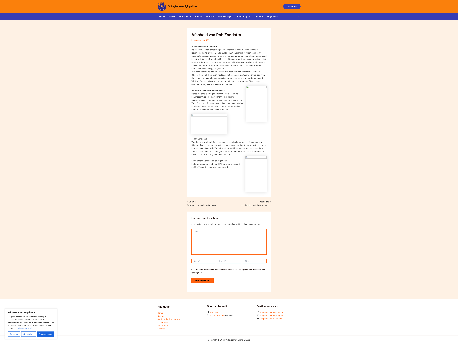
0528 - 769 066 (217, 315)
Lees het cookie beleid (24, 328)
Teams (209, 16)
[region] (31, 323)
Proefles (198, 16)
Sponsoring (242, 16)
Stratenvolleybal (225, 16)
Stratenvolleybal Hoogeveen (170, 319)
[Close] (54, 310)
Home (162, 16)
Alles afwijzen (28, 334)
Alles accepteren (45, 334)
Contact (257, 16)
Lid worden (162, 322)
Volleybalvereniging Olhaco (183, 6)
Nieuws (172, 16)
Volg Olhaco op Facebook (271, 312)
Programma (272, 16)
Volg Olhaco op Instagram (271, 315)
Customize (14, 334)
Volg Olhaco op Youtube (271, 318)
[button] (292, 6)
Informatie (183, 16)
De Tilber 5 (215, 312)
